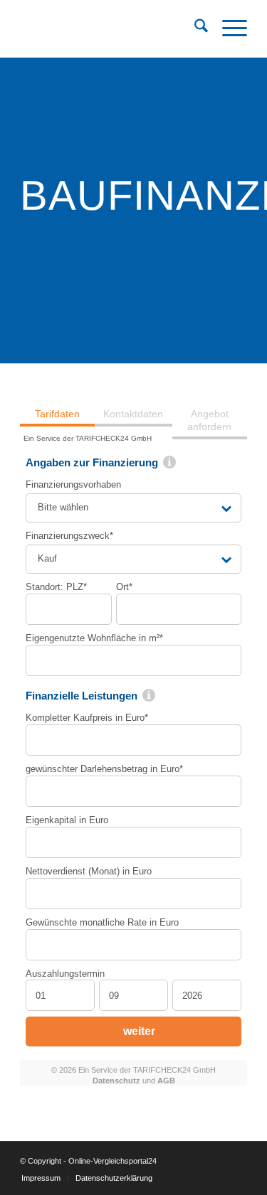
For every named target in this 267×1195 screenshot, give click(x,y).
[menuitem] (194, 28)
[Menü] (227, 28)
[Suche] (194, 28)
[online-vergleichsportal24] (110, 28)
